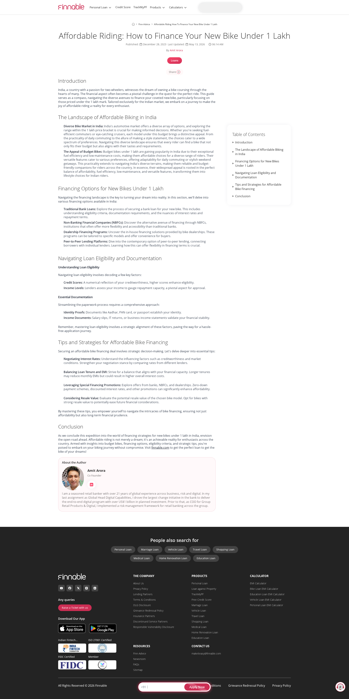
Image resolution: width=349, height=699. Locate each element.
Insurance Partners (144, 616)
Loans (174, 60)
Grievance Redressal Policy (148, 610)
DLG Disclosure (142, 605)
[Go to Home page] (133, 24)
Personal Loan (98, 7)
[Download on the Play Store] (102, 628)
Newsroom (139, 659)
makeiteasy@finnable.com (206, 653)
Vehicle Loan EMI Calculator (265, 599)
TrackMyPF (140, 7)
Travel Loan (200, 549)
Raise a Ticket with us (75, 607)
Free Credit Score (202, 599)
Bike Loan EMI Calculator (264, 588)
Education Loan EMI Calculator (267, 594)
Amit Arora (176, 50)
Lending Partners (143, 594)
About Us (138, 583)
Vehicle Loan (175, 549)
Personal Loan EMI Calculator (266, 605)
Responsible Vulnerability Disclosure (153, 627)
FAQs (136, 664)
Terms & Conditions (144, 599)
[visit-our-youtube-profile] (61, 588)
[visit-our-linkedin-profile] (95, 588)
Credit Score (123, 7)
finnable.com (160, 448)
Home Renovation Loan (173, 558)
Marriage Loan (150, 549)
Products (155, 7)
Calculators (176, 7)
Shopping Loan (225, 549)
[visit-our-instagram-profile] (86, 588)
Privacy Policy (140, 588)
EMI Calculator (258, 583)
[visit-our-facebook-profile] (70, 588)
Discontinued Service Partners (150, 621)
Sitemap (138, 670)
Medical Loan (142, 558)
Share (172, 72)
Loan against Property (204, 588)
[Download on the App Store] (71, 628)
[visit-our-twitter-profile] (78, 588)
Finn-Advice (139, 653)
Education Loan (206, 558)
